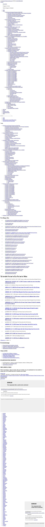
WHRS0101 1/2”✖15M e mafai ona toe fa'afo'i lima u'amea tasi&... (17, 233)
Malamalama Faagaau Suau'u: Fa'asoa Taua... (11, 354)
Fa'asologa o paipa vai (12, 20)
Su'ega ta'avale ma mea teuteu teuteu (16, 98)
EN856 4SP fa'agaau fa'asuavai (11, 245)
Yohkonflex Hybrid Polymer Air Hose (17, 55)
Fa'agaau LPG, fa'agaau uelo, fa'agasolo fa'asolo (16, 32)
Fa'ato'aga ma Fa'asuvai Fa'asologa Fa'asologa (16, 15)
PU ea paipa (12, 60)
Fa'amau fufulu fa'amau (12, 44)
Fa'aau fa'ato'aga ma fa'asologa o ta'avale (12, 19)
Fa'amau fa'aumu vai (11, 84)
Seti (10, 68)
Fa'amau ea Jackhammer (12, 27)
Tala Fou (4, 109)
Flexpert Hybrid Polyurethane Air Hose (17, 54)
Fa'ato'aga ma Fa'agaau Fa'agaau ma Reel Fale (13, 12)
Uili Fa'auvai (10, 17)
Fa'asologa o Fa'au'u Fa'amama (13, 29)
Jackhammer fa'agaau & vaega (13, 50)
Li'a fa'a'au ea (12, 90)
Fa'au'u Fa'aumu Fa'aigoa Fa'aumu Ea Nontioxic (19, 53)
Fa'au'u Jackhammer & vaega (10, 163)
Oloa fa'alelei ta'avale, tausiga (13, 96)
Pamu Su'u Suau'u (37, 375)
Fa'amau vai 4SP (11, 82)
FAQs (4, 110)
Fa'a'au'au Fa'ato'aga (11, 18)
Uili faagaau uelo (13, 93)
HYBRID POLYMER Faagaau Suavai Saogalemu (14, 242)
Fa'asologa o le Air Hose (12, 51)
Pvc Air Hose (12, 59)
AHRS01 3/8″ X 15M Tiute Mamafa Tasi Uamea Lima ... (16, 264)
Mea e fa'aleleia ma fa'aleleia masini (14, 35)
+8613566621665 (19, 0)
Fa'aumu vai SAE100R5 (12, 75)
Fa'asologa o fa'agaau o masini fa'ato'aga (15, 24)
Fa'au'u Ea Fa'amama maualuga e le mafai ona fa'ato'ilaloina (19, 165)
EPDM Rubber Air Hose (14, 57)
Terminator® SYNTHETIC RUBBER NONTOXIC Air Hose (16, 267)
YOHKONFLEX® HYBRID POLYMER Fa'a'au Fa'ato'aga (16, 221)
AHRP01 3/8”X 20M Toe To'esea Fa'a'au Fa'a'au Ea (15, 255)
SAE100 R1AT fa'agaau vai (10, 249)
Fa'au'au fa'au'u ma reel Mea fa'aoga (9, 119)
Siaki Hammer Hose (4, 375)
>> (5, 340)
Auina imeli (2, 378)
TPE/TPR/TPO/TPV (11, 104)
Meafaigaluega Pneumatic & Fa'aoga (9, 348)
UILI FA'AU (10, 85)
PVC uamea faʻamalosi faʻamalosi (14, 21)
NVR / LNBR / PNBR (12, 105)
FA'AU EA (10, 88)
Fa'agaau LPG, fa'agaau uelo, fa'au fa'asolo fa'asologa (15, 145)
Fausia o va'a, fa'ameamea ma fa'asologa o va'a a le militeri (16, 36)
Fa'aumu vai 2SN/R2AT (12, 72)
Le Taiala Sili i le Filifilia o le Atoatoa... (10, 353)
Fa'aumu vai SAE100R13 (12, 79)
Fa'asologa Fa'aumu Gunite (13, 31)
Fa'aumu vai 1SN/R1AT (12, 71)
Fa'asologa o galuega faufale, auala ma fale (11, 140)
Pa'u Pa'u (9, 106)
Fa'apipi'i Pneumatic (11, 64)
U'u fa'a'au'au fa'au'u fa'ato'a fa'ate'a (14, 61)
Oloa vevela (23, 374)
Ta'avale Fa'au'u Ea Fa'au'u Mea (9, 120)
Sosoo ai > (3, 340)
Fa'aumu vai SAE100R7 (12, 77)
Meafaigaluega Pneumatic (12, 63)
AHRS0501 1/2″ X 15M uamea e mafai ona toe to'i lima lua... (16, 258)
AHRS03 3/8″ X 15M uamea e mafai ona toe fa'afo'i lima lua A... (17, 261)
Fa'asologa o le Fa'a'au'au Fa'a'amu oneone (15, 30)
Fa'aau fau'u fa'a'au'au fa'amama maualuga (15, 16)
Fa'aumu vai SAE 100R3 (12, 73)
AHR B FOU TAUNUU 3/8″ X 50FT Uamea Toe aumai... (16, 227)
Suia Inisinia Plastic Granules (13, 108)
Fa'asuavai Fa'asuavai (30, 375)
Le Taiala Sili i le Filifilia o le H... (9, 356)
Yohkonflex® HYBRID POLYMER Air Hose (13, 270)
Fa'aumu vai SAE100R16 (12, 80)
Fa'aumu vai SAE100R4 (12, 74)
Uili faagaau (10, 25)
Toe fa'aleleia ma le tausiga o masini (14, 86)
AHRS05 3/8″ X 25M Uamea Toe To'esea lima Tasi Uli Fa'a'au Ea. (21, 324)
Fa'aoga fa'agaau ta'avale (12, 95)
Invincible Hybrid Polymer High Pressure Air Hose (19, 52)
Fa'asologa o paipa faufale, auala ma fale (12, 26)
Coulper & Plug (13, 67)
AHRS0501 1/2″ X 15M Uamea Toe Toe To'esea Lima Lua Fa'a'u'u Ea (22, 329)
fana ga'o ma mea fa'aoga (14, 100)
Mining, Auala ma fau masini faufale (14, 34)
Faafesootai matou (6, 112)
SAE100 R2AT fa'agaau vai (10, 252)
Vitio (4, 113)
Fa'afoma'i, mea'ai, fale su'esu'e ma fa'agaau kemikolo (15, 101)
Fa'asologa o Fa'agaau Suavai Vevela (14, 14)
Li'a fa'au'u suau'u (13, 91)
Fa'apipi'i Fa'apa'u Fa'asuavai (13, 375)
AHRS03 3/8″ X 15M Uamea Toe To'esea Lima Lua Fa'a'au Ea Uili (21, 314)
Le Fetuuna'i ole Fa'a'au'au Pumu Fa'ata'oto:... (11, 357)
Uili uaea (11, 94)
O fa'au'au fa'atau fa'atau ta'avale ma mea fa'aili (13, 87)
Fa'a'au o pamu (22, 375)
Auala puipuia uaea (8, 224)
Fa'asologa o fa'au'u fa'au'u (12, 38)
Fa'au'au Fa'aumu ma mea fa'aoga (11, 48)
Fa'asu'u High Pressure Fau (13, 22)
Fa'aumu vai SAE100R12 (12, 78)
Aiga (4, 10)
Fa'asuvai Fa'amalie (11, 41)
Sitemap (27, 374)
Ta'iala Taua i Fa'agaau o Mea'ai (9, 355)
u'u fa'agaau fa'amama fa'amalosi (16, 92)
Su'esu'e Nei (2, 373)
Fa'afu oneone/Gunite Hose (13, 39)
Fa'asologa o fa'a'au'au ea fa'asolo (14, 49)
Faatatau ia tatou (6, 111)
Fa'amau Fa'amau (13, 66)
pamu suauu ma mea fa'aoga (15, 99)
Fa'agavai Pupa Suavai (12, 43)
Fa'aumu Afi (10, 33)
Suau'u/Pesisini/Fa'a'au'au (12, 40)
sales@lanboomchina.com (8, 0)
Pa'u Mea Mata (8, 103)
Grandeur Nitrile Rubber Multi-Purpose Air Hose (19, 56)
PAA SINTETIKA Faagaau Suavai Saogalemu (14, 239)
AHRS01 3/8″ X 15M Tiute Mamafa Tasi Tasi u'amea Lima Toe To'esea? (22, 292)
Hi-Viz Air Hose (13, 58)
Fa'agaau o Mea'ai (11, 23)
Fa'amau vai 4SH (11, 81)
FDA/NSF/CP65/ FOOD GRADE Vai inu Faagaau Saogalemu (19, 13)
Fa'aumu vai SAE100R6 (12, 76)
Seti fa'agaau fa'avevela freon (10, 273)
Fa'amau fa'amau (11, 69)
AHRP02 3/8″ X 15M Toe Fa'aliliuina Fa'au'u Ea (17, 338)
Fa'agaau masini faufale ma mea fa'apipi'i (12, 70)
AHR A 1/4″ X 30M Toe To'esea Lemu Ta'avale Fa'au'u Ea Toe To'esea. (22, 287)
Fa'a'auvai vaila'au (11, 37)
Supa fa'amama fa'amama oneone (11, 230)
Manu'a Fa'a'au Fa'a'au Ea (12, 62)
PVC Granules (10, 107)
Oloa (4, 11)
